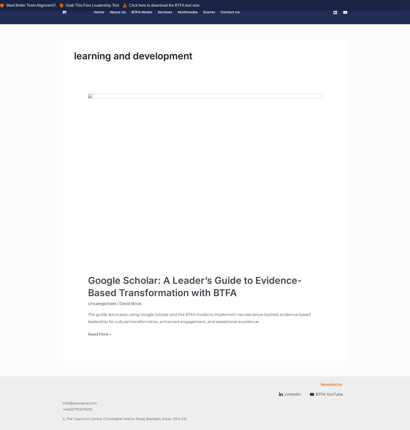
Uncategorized (102, 303)
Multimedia (188, 12)
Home (99, 12)
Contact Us (230, 12)
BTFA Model (141, 12)
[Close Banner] (405, 5)
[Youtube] (345, 12)
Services (165, 12)
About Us (118, 12)
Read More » (100, 334)
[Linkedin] (335, 12)
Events (209, 12)
